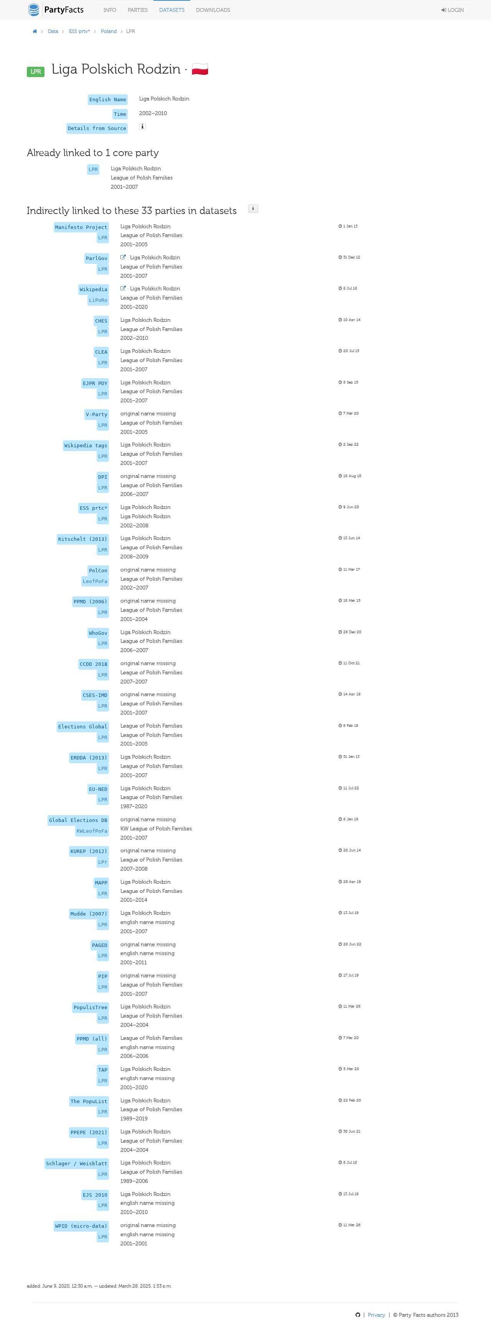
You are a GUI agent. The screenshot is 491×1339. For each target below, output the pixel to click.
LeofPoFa (95, 581)
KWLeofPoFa (92, 831)
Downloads (213, 10)
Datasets (172, 10)
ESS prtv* (79, 31)
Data (53, 31)
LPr (102, 862)
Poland (109, 31)
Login (455, 10)
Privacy (377, 1315)
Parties (138, 10)
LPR (93, 169)
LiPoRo (98, 300)
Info (110, 10)
